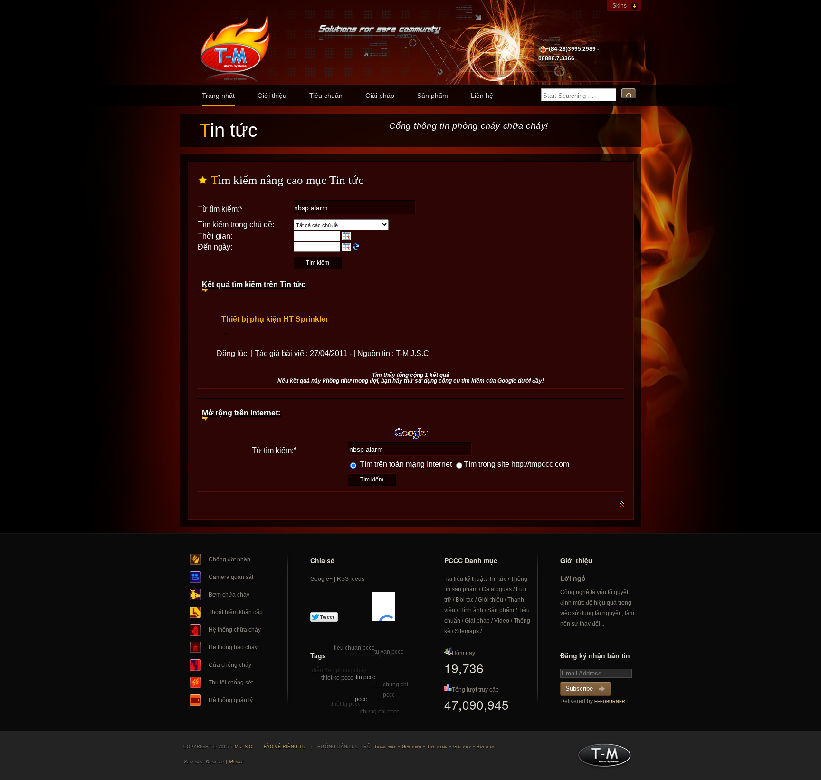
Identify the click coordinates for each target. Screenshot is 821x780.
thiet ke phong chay (370, 654)
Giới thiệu (272, 95)
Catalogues (497, 589)
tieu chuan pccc (354, 648)
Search (628, 93)
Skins (619, 5)
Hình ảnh (471, 610)
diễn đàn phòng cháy (339, 670)
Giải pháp (379, 95)
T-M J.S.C (601, 758)
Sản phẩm (432, 95)
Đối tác (465, 600)
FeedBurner (609, 701)
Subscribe (579, 688)
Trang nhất (218, 95)
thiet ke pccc (337, 677)
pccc (361, 699)
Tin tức (497, 579)
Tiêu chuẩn (326, 95)
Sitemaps (467, 631)
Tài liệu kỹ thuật (464, 579)
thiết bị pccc (345, 704)
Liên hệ (482, 95)
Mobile (236, 761)
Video (501, 620)
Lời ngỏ (573, 578)
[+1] (383, 606)
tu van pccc (388, 651)
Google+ (321, 579)
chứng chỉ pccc (379, 711)
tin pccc (365, 677)
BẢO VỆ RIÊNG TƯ (285, 746)
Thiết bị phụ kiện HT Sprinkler (274, 319)
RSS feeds (350, 579)
